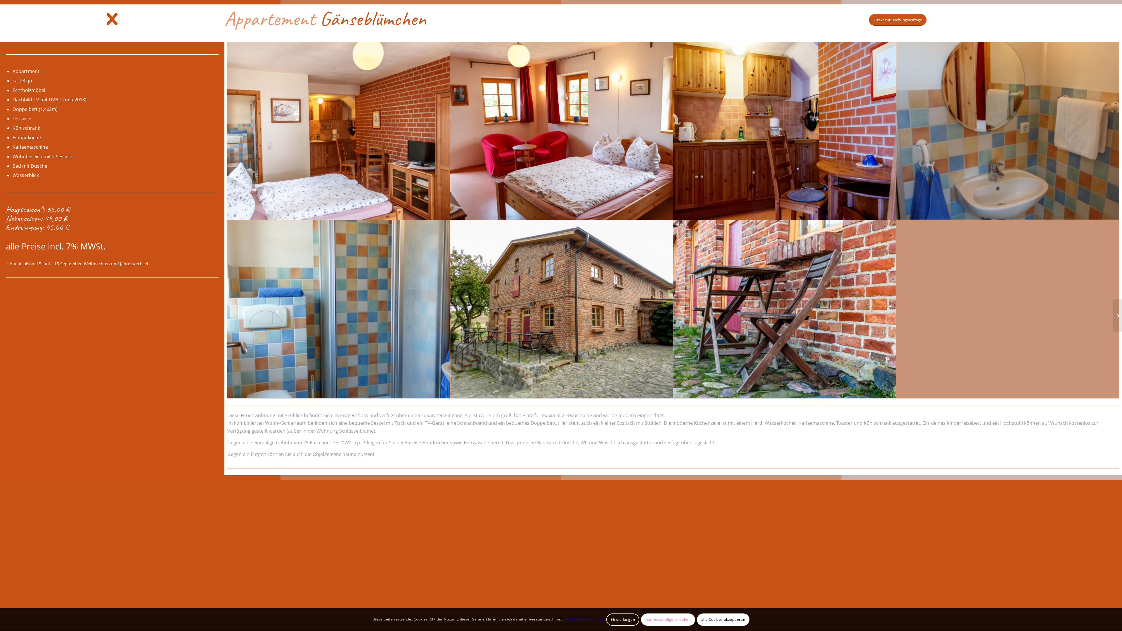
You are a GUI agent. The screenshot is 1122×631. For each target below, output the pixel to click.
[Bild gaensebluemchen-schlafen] (561, 131)
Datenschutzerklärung (583, 619)
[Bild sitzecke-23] (561, 309)
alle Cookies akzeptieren (723, 619)
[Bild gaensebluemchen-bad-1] (1007, 131)
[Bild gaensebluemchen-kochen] (784, 131)
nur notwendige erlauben (668, 619)
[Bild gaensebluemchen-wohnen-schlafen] (338, 131)
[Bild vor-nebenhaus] (784, 309)
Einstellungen (623, 619)
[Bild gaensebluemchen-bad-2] (338, 309)
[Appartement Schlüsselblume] (1117, 315)
